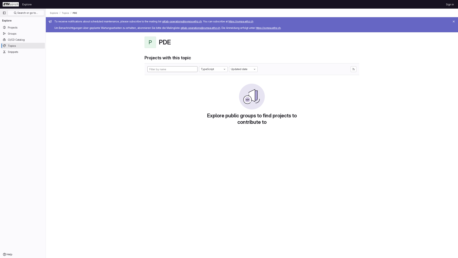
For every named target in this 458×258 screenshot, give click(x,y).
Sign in (450, 4)
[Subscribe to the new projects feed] (353, 69)
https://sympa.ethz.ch (240, 21)
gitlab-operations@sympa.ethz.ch (182, 21)
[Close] (454, 21)
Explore (27, 4)
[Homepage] (11, 4)
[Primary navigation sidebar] (4, 13)
